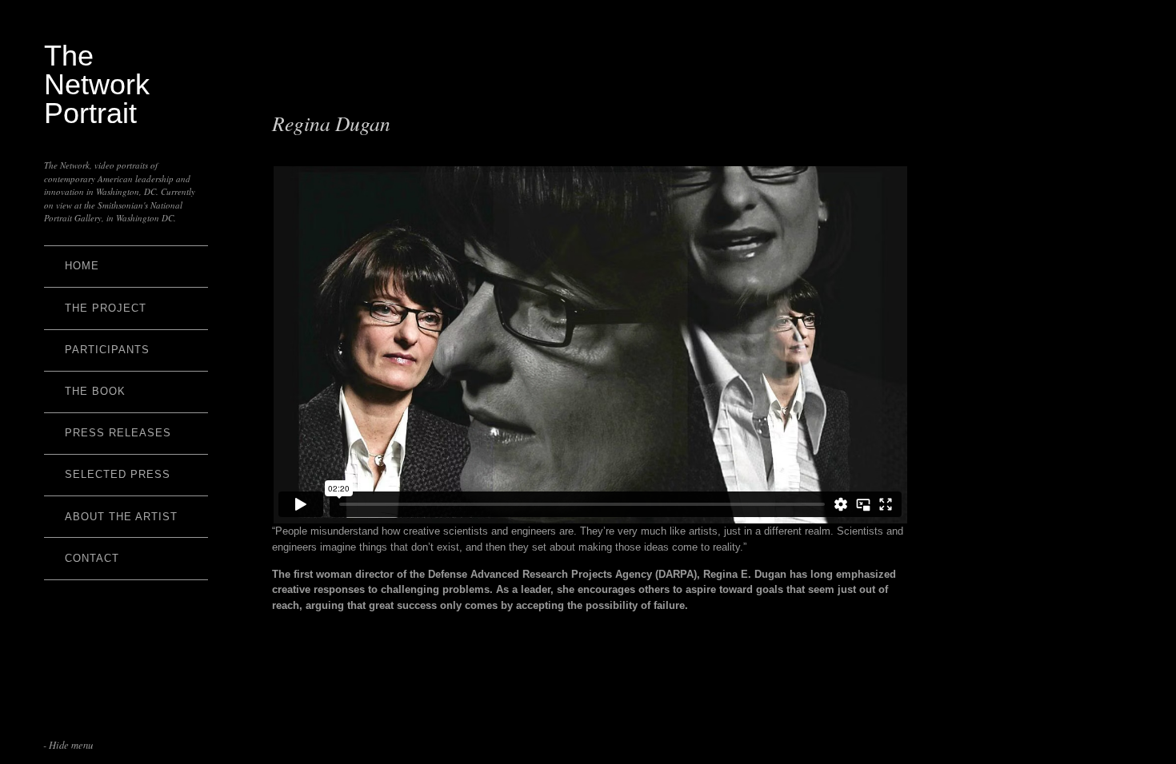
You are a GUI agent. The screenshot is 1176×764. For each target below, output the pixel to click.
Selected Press (117, 474)
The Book (95, 391)
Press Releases (118, 433)
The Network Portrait (97, 84)
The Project (105, 308)
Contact (92, 558)
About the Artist (121, 517)
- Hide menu (68, 744)
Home (82, 266)
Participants (107, 350)
